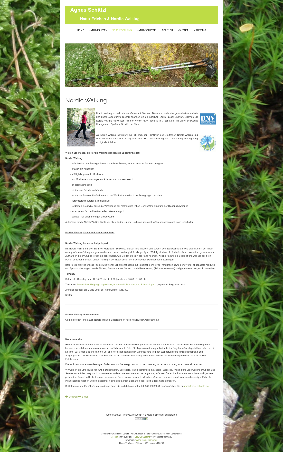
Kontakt (183, 30)
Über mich (166, 30)
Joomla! (114, 436)
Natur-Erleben (98, 30)
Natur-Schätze (146, 30)
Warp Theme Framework (147, 439)
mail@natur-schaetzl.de (196, 386)
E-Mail (84, 396)
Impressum (199, 30)
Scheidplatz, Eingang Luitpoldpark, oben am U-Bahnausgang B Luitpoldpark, (116, 284)
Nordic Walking (122, 30)
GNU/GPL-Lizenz (142, 436)
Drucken (73, 396)
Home (80, 30)
